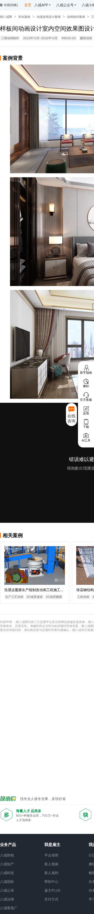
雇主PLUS (52, 890)
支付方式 (51, 899)
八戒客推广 (9, 908)
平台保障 (51, 855)
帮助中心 (51, 881)
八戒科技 (7, 873)
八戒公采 (7, 890)
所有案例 (24, 17)
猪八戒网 (6, 17)
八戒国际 (7, 881)
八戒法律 (7, 899)
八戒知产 (7, 864)
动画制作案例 (76, 17)
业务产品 (8, 844)
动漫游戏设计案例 (49, 17)
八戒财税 (7, 855)
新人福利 (51, 873)
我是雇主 (52, 844)
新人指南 (51, 864)
